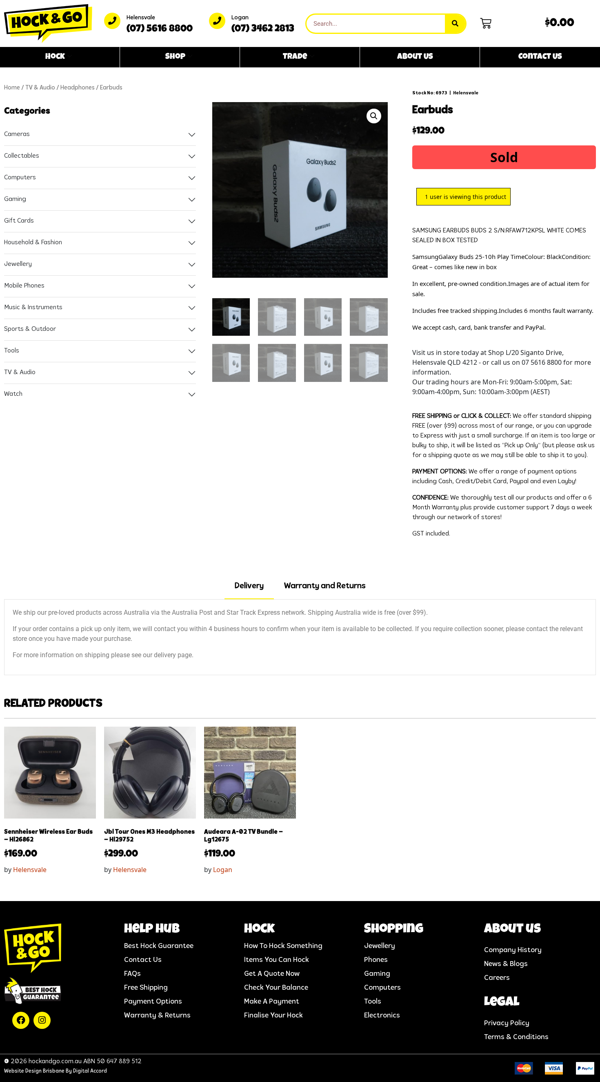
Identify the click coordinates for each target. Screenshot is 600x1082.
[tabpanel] (300, 637)
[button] (374, 116)
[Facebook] (20, 1020)
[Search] (455, 24)
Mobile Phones (24, 286)
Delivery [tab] (249, 586)
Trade (295, 57)
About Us (415, 57)
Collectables (21, 156)
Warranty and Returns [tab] (324, 586)
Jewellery (18, 264)
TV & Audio (40, 88)
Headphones (77, 88)
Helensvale (141, 18)
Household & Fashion (33, 242)
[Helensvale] (112, 21)
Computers (20, 177)
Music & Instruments (33, 307)
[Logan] (217, 21)
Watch (13, 394)
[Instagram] (42, 1020)
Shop (175, 57)
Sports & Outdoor (30, 329)
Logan (240, 18)
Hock (55, 57)
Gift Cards (19, 221)
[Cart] (485, 23)
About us (512, 930)
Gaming (15, 199)
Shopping (393, 930)
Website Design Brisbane (34, 1071)
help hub (152, 930)
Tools (11, 351)
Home (12, 88)
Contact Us (540, 57)
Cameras (17, 134)
